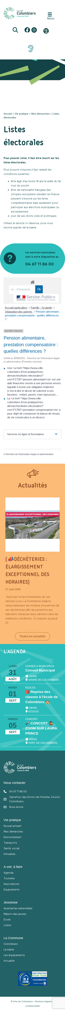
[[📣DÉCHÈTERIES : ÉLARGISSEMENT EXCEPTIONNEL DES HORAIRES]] (32, 524)
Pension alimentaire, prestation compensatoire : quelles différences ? (32, 315)
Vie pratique (21, 113)
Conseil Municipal (40, 670)
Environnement (12, 837)
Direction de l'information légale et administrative (29, 454)
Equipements (12, 889)
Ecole (7, 919)
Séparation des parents (19, 311)
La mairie (9, 949)
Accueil (8, 113)
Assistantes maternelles (18, 908)
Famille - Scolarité (42, 307)
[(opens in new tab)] (30, 48)
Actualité (9, 960)
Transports (10, 842)
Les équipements (14, 955)
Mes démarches (40, 113)
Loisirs (7, 925)
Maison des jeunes (15, 913)
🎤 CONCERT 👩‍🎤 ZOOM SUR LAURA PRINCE (41, 728)
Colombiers (11, 943)
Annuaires (9, 853)
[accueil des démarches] (32, 281)
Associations (11, 883)
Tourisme (9, 878)
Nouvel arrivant (13, 825)
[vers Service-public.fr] (36, 298)
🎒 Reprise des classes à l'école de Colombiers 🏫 (41, 697)
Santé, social (11, 848)
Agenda (8, 872)
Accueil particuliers (16, 307)
